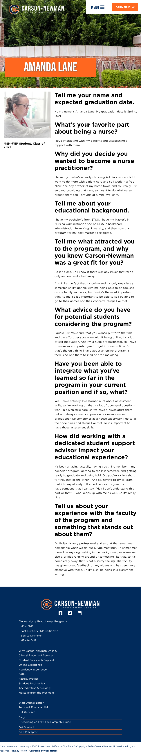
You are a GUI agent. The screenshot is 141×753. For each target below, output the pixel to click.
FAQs (22, 674)
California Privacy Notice (43, 751)
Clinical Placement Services (36, 655)
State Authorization (31, 702)
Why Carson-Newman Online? (38, 650)
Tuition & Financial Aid (33, 707)
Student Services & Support (36, 660)
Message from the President (36, 692)
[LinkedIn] (80, 613)
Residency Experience (33, 669)
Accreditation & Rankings (35, 688)
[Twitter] (70, 613)
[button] (125, 6)
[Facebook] (61, 613)
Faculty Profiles (29, 678)
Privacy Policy (19, 751)
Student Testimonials (32, 683)
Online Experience (30, 664)
